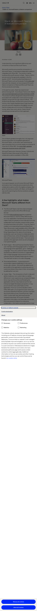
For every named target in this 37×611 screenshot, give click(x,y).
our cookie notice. (12, 358)
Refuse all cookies (18, 602)
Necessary (7, 323)
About (3, 315)
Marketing (23, 327)
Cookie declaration (7, 311)
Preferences (24, 323)
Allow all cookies (18, 607)
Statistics (6, 327)
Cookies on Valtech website (9, 308)
